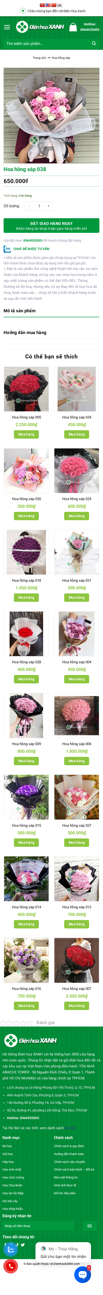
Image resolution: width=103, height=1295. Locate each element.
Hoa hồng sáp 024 (76, 499)
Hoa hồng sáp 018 (26, 580)
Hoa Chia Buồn (12, 1185)
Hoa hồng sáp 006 (76, 744)
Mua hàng (26, 434)
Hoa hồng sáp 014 (26, 907)
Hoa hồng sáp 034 (76, 417)
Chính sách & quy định (69, 1146)
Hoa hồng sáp (61, 58)
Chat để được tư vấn (31, 249)
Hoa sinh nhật (11, 1169)
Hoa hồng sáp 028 (26, 662)
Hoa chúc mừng (13, 1177)
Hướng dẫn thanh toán (69, 1154)
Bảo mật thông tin (66, 1177)
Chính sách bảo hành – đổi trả (74, 1169)
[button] (7, 27)
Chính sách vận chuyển (69, 1162)
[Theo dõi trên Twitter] (23, 1245)
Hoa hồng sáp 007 (76, 989)
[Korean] (59, 5)
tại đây (70, 1128)
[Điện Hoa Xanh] (40, 27)
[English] (48, 5)
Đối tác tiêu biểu (65, 1193)
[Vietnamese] (42, 5)
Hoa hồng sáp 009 (26, 744)
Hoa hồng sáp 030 (26, 499)
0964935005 (32, 240)
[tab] (51, 311)
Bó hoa (7, 1146)
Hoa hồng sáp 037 (76, 825)
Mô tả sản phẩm (20, 310)
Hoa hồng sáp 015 (26, 825)
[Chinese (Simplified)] (54, 5)
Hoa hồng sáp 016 (26, 989)
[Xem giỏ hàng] (73, 27)
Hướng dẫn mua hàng (25, 332)
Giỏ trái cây (9, 1201)
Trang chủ (39, 58)
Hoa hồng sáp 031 (76, 580)
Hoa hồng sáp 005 (26, 417)
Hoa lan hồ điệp (12, 1193)
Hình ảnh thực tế (65, 1185)
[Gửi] (94, 44)
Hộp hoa (8, 1162)
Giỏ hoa (7, 1154)
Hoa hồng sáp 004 (76, 662)
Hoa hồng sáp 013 (76, 907)
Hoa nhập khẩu (12, 1209)
